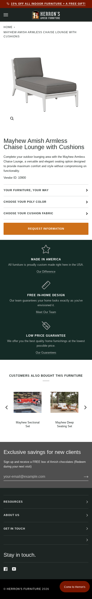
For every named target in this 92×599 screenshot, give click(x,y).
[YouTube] (14, 569)
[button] (46, 540)
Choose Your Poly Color (25, 201)
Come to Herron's (74, 587)
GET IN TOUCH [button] (14, 528)
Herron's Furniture (24, 589)
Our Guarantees (46, 352)
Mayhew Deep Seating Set (64, 424)
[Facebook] (6, 569)
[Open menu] (10, 15)
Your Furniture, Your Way (26, 190)
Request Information (46, 228)
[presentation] (7, 408)
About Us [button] (11, 515)
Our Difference (46, 271)
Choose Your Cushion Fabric (28, 213)
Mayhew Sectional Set (28, 424)
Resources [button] (13, 501)
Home (8, 27)
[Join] (82, 476)
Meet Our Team (46, 312)
